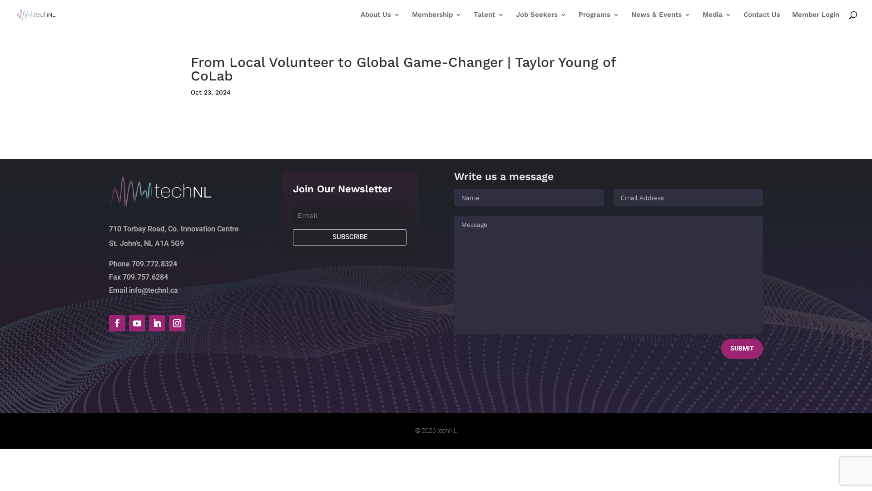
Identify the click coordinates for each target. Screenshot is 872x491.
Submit (742, 348)
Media (713, 15)
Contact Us (761, 15)
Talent (484, 15)
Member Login (815, 15)
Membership (432, 15)
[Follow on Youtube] (137, 323)
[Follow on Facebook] (117, 323)
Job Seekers (537, 15)
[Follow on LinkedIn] (157, 323)
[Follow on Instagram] (177, 323)
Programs (594, 15)
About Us (376, 15)
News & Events (656, 15)
